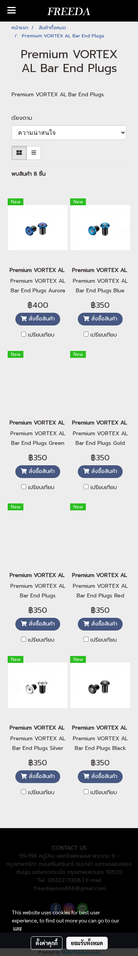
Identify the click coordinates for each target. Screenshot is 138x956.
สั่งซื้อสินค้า (41, 319)
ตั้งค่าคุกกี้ (47, 942)
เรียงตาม (25, 118)
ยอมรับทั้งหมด (87, 942)
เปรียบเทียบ (41, 335)
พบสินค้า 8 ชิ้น (29, 174)
